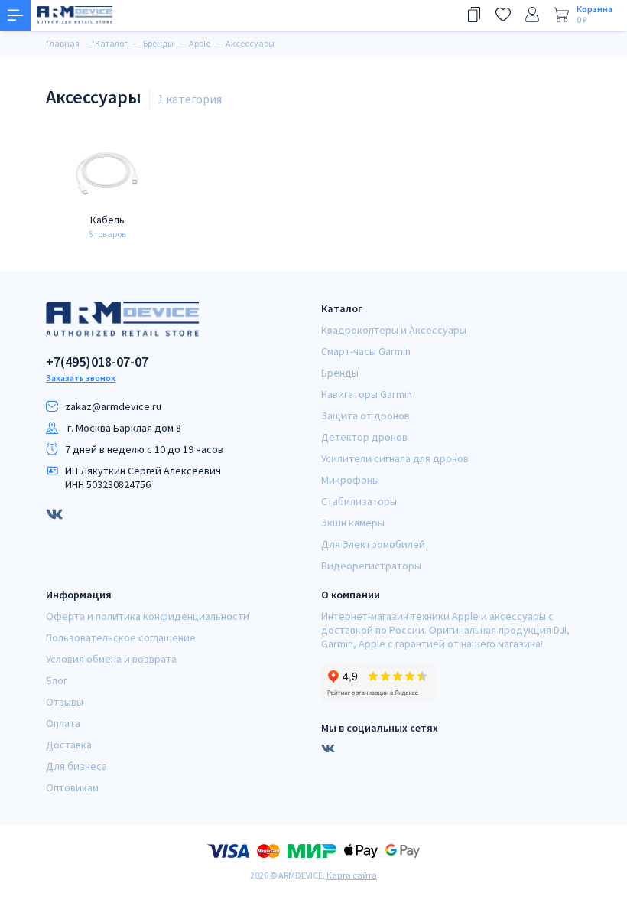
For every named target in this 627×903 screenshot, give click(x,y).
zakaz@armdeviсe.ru (113, 406)
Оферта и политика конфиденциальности (147, 616)
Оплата (63, 723)
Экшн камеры (353, 523)
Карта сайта (351, 875)
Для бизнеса (76, 766)
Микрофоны (350, 480)
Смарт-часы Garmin (366, 351)
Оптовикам (72, 787)
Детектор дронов (364, 437)
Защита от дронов (365, 415)
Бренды (340, 373)
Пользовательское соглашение (121, 637)
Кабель (107, 220)
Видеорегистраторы (371, 565)
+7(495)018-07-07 (97, 362)
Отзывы (64, 702)
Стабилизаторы (359, 501)
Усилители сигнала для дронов (395, 458)
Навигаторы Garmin (366, 394)
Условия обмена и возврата (111, 659)
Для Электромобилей (373, 544)
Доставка (69, 744)
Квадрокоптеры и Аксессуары (393, 330)
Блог (56, 680)
